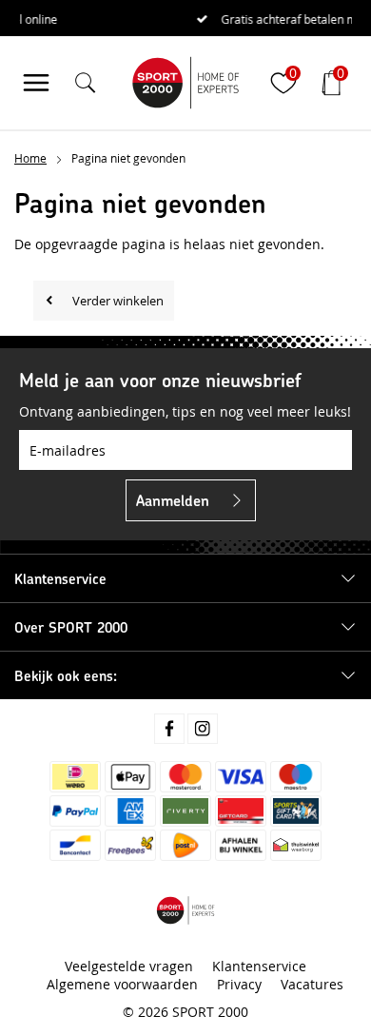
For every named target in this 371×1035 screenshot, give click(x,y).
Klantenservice (259, 966)
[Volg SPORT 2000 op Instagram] (202, 728)
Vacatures (312, 984)
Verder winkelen (118, 300)
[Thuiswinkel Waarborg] (296, 845)
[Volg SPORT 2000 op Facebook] (169, 728)
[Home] (185, 82)
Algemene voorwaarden (122, 984)
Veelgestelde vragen (129, 966)
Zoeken (321, 136)
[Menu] (36, 83)
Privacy (239, 984)
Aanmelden (172, 500)
